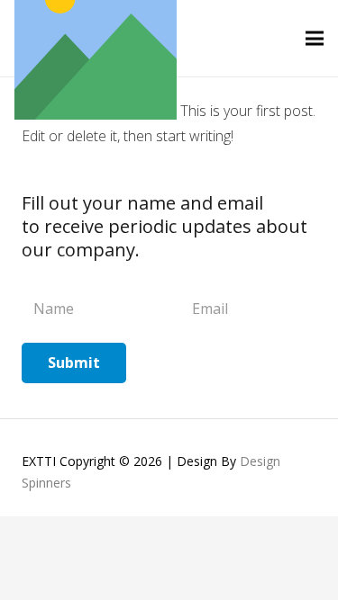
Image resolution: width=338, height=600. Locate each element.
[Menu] (314, 38)
